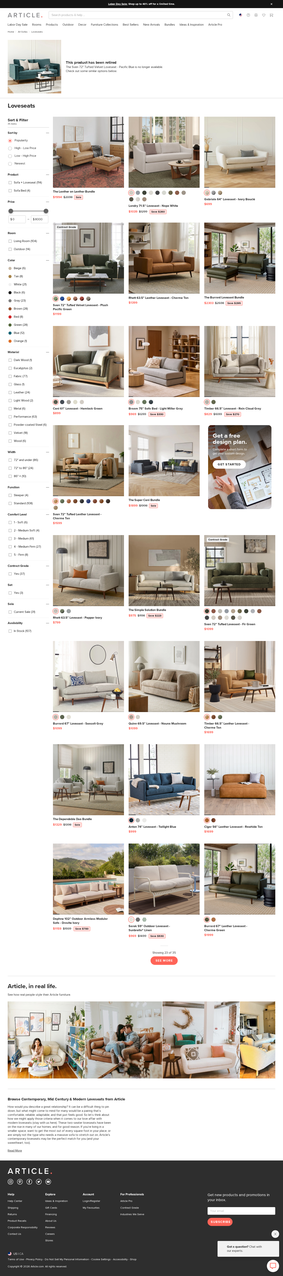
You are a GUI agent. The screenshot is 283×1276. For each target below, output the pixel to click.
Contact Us (14, 1234)
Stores (49, 1240)
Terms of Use (16, 1259)
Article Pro (126, 1201)
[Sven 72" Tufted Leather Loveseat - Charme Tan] (88, 460)
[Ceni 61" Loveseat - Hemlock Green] (88, 361)
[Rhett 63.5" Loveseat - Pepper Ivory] (88, 570)
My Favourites (91, 1207)
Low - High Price (25, 155)
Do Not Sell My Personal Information (67, 1259)
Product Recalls (17, 1221)
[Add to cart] (196, 194)
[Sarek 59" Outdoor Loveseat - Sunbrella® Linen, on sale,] (164, 879)
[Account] (256, 15)
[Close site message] (271, 4)
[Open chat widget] (273, 1266)
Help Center (15, 1201)
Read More (15, 1150)
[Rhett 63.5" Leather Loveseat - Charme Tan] (164, 258)
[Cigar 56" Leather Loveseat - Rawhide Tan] (239, 779)
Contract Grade (129, 1207)
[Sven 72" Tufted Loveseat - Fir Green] (239, 570)
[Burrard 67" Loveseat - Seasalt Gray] (88, 676)
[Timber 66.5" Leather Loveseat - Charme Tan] (239, 676)
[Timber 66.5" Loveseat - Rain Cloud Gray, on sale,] (239, 361)
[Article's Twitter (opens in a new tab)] (39, 1182)
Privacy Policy (34, 1259)
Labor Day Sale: (118, 4)
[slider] (10, 211)
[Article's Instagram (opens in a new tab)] (10, 1182)
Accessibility (120, 1259)
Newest (20, 163)
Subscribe (220, 1221)
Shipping (13, 1207)
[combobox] (240, 15)
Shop (133, 1259)
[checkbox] (28, 183)
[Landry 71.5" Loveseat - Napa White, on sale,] (164, 152)
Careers (50, 1234)
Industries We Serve (132, 1214)
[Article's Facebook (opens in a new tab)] (29, 1182)
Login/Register (91, 1201)
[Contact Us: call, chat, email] (248, 15)
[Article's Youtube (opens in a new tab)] (48, 1182)
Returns (12, 1214)
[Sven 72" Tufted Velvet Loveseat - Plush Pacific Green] (88, 258)
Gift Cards (51, 1207)
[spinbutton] (17, 219)
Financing (51, 1214)
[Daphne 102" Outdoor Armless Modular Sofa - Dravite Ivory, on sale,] (88, 879)
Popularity (21, 140)
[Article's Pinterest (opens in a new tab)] (20, 1182)
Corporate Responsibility (23, 1227)
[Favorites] (263, 15)
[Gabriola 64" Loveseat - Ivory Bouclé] (239, 152)
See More (164, 960)
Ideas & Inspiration (56, 1201)
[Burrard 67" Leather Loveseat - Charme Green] (239, 879)
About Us (50, 1221)
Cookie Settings (101, 1259)
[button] (248, 15)
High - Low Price (25, 148)
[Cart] (271, 15)
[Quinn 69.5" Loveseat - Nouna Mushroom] (164, 676)
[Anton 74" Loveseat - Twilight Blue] (164, 779)
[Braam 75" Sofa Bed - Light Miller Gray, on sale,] (164, 361)
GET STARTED (229, 464)
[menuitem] (17, 24)
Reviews (50, 1227)
